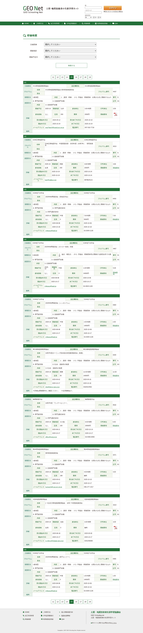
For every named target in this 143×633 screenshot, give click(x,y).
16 (76, 77)
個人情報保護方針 (67, 612)
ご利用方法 (39, 23)
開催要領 (116, 168)
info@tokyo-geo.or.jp (52, 387)
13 (62, 77)
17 (81, 77)
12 (58, 77)
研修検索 (87, 23)
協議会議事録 (65, 615)
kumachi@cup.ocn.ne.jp (53, 487)
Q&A (116, 23)
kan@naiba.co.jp (50, 180)
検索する (71, 65)
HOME (26, 23)
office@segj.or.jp (51, 437)
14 (67, 77)
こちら (114, 623)
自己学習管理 (55, 23)
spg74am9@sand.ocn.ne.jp (54, 127)
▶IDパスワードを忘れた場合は (113, 11)
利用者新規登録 (102, 23)
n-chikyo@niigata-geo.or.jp (54, 541)
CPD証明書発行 (72, 23)
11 (53, 77)
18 (85, 77)
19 (90, 77)
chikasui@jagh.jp (51, 231)
